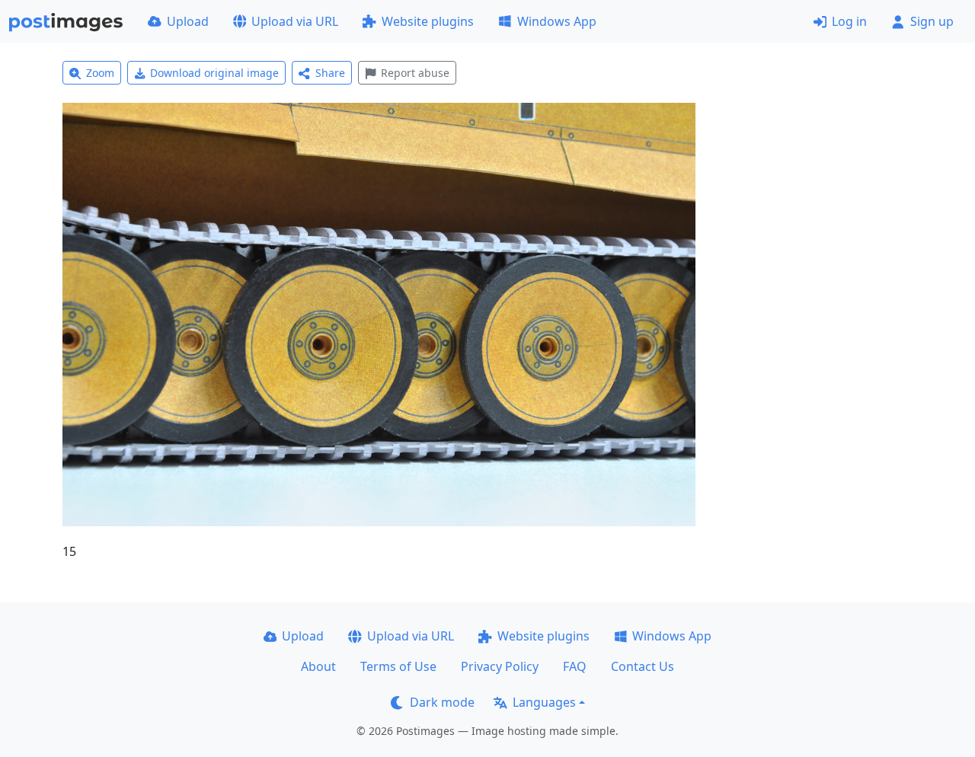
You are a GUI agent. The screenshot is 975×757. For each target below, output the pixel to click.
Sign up (932, 21)
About (318, 666)
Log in (849, 21)
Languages (544, 702)
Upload (188, 21)
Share (330, 72)
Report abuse (415, 72)
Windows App (556, 21)
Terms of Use (398, 666)
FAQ (575, 666)
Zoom (100, 72)
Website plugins (428, 21)
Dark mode (442, 702)
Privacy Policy (500, 666)
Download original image (214, 72)
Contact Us (642, 666)
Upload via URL (294, 21)
